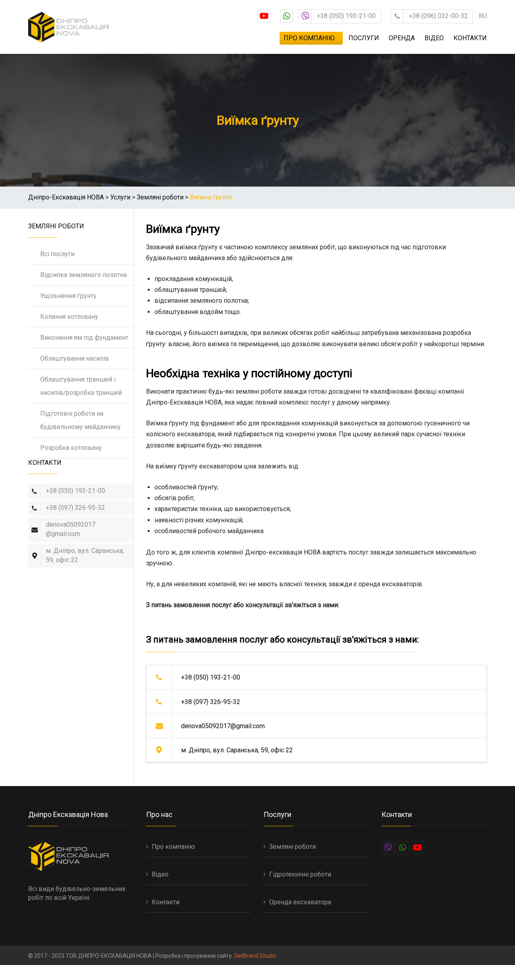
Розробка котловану (71, 448)
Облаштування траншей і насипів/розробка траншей (81, 386)
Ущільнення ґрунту (68, 296)
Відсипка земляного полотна (83, 275)
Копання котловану (69, 316)
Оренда (402, 38)
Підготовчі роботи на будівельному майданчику (80, 420)
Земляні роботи (292, 846)
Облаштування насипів (74, 358)
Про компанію (309, 38)
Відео (434, 38)
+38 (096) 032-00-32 (438, 16)
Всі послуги (57, 254)
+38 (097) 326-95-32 (75, 507)
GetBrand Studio (255, 956)
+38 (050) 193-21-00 (346, 16)
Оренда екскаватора (300, 902)
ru (483, 16)
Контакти (470, 38)
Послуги (363, 38)
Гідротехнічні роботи (300, 874)
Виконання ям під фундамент (84, 337)
